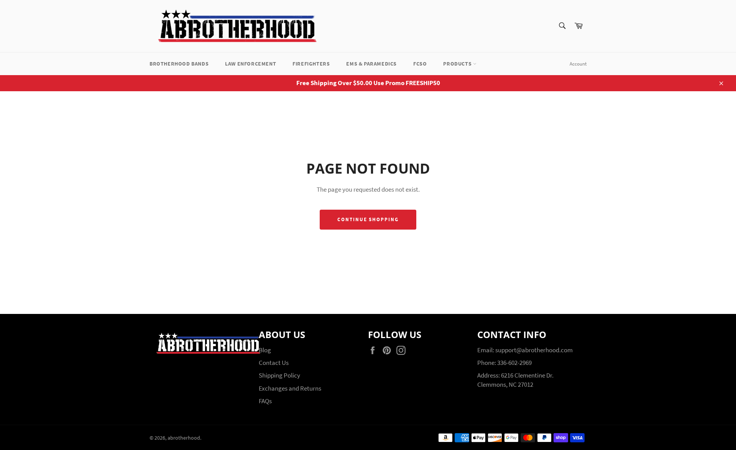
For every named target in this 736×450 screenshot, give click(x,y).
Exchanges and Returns (290, 388)
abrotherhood (184, 438)
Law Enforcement (250, 63)
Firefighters (311, 63)
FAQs (265, 401)
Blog (265, 350)
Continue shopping (368, 219)
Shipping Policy (279, 375)
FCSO (420, 63)
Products (458, 63)
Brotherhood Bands (179, 63)
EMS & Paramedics (371, 63)
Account (578, 64)
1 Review (560, 172)
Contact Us (274, 362)
